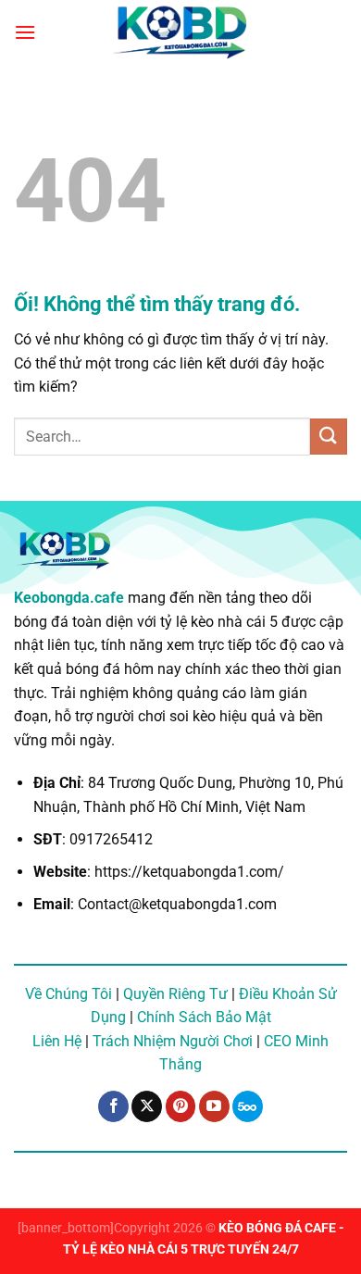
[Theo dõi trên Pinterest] (181, 1106)
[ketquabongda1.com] (180, 32)
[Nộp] (328, 436)
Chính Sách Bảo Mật (204, 1017)
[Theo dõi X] (146, 1106)
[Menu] (25, 32)
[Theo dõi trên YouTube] (214, 1106)
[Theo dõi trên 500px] (247, 1106)
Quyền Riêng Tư (175, 994)
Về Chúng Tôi (68, 994)
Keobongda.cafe (69, 597)
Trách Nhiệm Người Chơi (173, 1041)
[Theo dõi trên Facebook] (113, 1106)
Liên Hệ (56, 1041)
